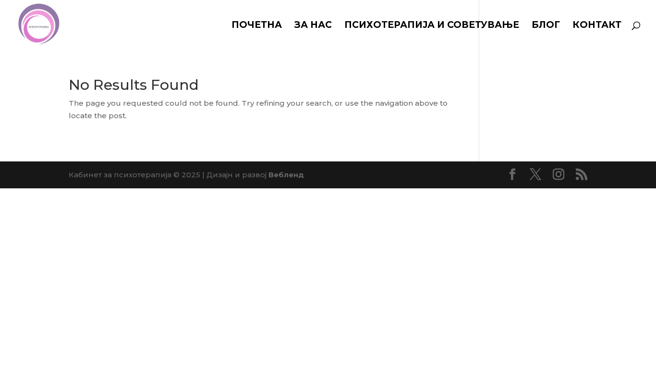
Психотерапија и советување (431, 26)
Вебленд (286, 174)
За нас (313, 26)
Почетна (256, 26)
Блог (546, 26)
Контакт (596, 26)
